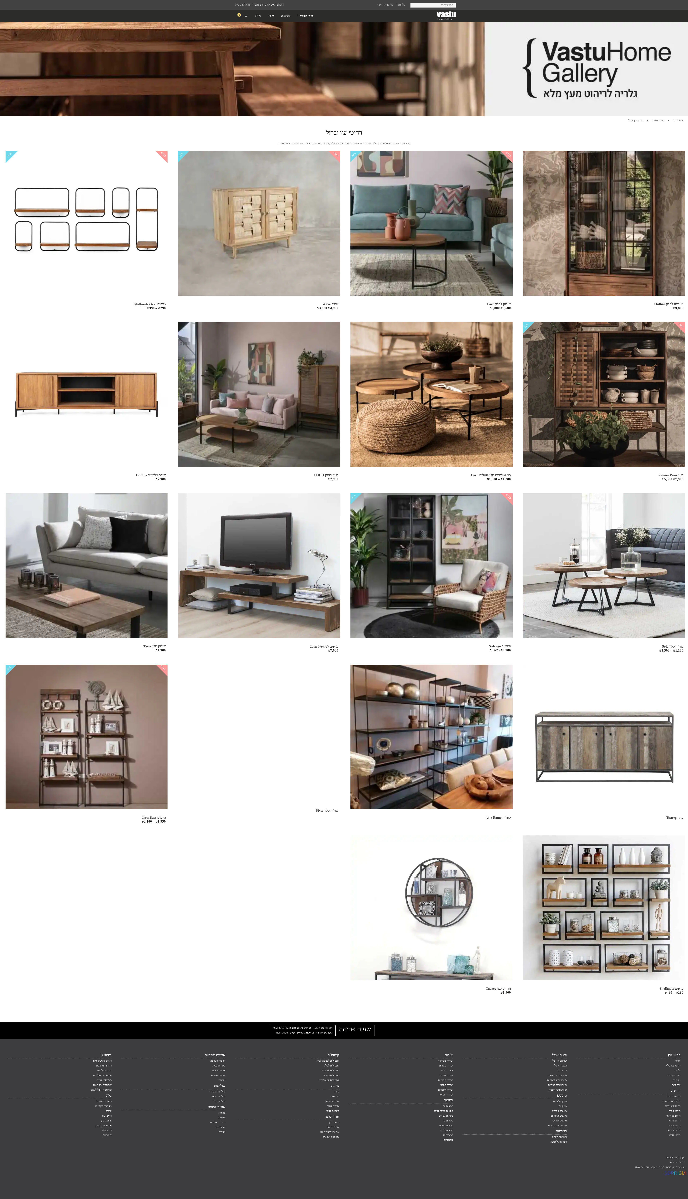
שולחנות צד (219, 1101)
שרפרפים (448, 1135)
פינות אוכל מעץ (103, 1125)
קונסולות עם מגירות (329, 1080)
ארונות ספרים (218, 1075)
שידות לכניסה (446, 1094)
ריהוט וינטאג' (673, 1130)
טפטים (221, 1117)
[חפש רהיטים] (414, 5)
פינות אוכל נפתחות (557, 1080)
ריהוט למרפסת (104, 1065)
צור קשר (676, 1084)
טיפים (109, 1110)
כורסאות (334, 1096)
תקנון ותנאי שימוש (675, 1157)
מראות (222, 1112)
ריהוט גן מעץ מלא (102, 1060)
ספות (336, 1091)
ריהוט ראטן (674, 1125)
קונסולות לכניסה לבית (328, 1060)
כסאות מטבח (446, 1125)
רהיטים (675, 1090)
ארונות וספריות (215, 1055)
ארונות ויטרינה (217, 1060)
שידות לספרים (445, 1089)
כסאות (448, 1100)
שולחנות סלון (332, 1101)
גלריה (677, 1070)
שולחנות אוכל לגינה (101, 1089)
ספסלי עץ (448, 1139)
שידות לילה (447, 1070)
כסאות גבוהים (446, 1115)
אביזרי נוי (220, 1127)
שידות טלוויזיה (445, 1060)
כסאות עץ (448, 1106)
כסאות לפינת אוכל (443, 1110)
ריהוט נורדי (674, 1120)
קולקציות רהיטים (671, 1101)
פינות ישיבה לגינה (102, 1075)
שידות (449, 1055)
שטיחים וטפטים (330, 1136)
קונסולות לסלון (331, 1065)
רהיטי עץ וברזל (672, 1106)
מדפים (222, 1132)
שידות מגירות (446, 1065)
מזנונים (562, 1095)
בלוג (109, 1095)
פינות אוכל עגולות (557, 1075)
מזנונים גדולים (559, 1120)
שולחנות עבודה (217, 1091)
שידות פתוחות (445, 1080)
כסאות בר (562, 1070)
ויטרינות (561, 1131)
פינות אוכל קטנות (558, 1089)
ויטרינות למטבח (558, 1141)
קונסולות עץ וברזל (330, 1070)
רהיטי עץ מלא (673, 1065)
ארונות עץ (106, 1120)
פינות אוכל (559, 1055)
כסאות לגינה (446, 1130)
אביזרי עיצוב (216, 1107)
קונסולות (333, 1055)
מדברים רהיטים (104, 1101)
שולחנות (219, 1086)
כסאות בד (448, 1120)
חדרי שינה (332, 1116)
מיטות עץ (334, 1122)
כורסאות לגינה (104, 1080)
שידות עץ (107, 1135)
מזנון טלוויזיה (560, 1101)
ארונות (222, 1080)
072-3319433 (242, 4)
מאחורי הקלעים (103, 1106)
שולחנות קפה (218, 1096)
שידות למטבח (446, 1075)
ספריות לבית (218, 1065)
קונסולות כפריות (330, 1075)
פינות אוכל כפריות (557, 1084)
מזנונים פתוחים (559, 1115)
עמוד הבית (678, 120)
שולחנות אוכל (559, 1060)
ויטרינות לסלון (559, 1136)
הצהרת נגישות (677, 1162)
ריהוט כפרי (674, 1110)
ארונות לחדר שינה (329, 1132)
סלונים (334, 1086)
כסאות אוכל (560, 1065)
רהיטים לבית (673, 1096)
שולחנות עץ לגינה (102, 1084)
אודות (677, 1060)
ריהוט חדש (674, 1135)
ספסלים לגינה (104, 1070)
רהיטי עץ (674, 1055)
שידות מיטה (333, 1127)
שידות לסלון (446, 1084)
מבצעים (676, 1080)
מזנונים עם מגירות (557, 1125)
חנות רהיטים (658, 120)
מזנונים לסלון (332, 1110)
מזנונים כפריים (559, 1110)
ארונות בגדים (218, 1070)
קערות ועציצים (217, 1122)
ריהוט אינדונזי (673, 1115)
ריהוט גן (106, 1055)
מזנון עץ (562, 1106)
